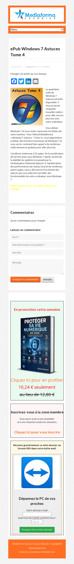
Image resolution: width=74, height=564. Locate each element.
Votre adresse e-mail (37, 510)
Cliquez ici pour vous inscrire (37, 432)
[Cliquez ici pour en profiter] (37, 373)
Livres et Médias (43, 66)
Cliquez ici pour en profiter (37, 380)
